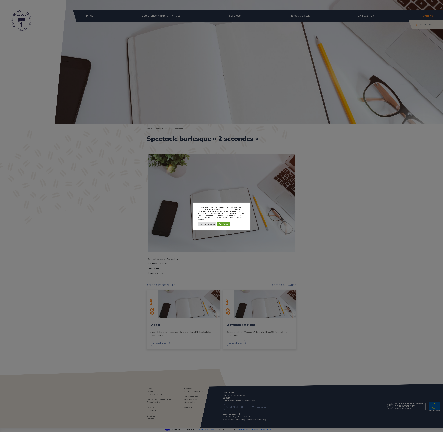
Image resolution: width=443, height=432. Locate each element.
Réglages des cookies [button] (207, 224)
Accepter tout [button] (223, 224)
